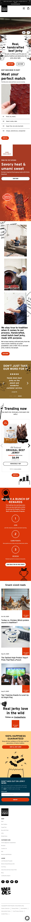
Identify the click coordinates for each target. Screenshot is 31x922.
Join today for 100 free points (15, 564)
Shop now (10, 64)
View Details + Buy (15, 463)
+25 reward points (26, 616)
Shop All (15, 475)
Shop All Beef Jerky (15, 747)
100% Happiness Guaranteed (8, 842)
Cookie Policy (4, 914)
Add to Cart (22, 440)
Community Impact (5, 875)
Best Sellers (4, 824)
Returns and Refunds (6, 854)
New (2, 821)
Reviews (3, 845)
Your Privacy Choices (18, 911)
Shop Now (15, 178)
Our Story (20, 64)
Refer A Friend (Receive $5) (8, 864)
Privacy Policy (15, 908)
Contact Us (4, 848)
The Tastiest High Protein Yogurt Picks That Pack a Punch (14, 659)
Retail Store (4, 836)
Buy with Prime (5, 830)
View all (5, 138)
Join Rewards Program (6, 861)
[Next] (27, 383)
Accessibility (24, 908)
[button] (12, 455)
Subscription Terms (6, 911)
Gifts (2, 833)
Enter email (4, 791)
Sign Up (15, 799)
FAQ (2, 851)
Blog (2, 872)
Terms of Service (5, 908)
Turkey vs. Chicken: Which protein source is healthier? (15, 621)
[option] (15, 383)
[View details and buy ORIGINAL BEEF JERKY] (15, 433)
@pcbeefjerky (20, 717)
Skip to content (15, 1)
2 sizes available (17, 469)
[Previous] (1, 2)
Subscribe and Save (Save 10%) (9, 869)
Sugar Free (3, 827)
